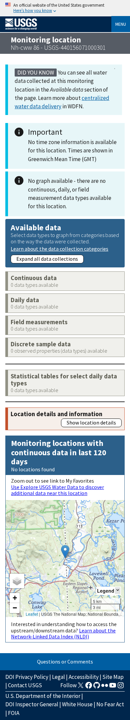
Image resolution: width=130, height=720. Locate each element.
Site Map (113, 677)
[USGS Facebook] (89, 687)
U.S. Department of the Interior (42, 696)
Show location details (91, 422)
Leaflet (32, 614)
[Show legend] (117, 590)
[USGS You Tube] (113, 687)
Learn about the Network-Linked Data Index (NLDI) (63, 633)
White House (77, 704)
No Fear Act (110, 704)
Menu (120, 24)
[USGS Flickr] (105, 687)
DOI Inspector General (31, 704)
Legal (58, 677)
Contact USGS (25, 685)
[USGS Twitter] (81, 687)
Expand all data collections (47, 258)
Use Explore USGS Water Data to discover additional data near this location (57, 490)
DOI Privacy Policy (26, 677)
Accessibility (84, 677)
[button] (65, 552)
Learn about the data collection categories (59, 248)
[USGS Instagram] (121, 687)
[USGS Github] (97, 687)
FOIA (13, 713)
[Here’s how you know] (65, 8)
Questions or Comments (65, 661)
